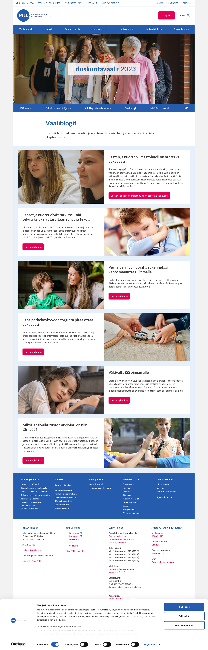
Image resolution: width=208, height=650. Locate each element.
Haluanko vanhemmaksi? (31, 502)
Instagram (74, 536)
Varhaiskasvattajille (63, 490)
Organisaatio (128, 484)
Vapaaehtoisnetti (49, 3)
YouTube (73, 545)
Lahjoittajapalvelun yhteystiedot (38, 555)
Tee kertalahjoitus (117, 536)
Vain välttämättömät (184, 625)
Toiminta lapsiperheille (31, 498)
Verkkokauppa (25, 3)
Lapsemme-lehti (130, 502)
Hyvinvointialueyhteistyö (100, 488)
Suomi (160, 3)
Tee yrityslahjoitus (117, 542)
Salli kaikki (184, 607)
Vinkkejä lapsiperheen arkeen (34, 491)
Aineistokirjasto (62, 508)
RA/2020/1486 (116, 598)
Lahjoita (167, 15)
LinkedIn (73, 539)
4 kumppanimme (51, 609)
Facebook (74, 533)
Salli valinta (184, 616)
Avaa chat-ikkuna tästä (163, 561)
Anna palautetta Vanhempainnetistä (29, 507)
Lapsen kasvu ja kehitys (31, 484)
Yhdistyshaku (73, 3)
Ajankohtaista (164, 497)
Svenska (173, 3)
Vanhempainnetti (30, 479)
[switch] (84, 644)
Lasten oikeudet (62, 504)
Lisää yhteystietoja (31, 550)
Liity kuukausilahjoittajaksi (121, 539)
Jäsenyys (127, 495)
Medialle (92, 3)
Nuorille (59, 479)
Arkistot (126, 491)
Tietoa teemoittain (63, 501)
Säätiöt (126, 506)
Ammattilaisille (63, 485)
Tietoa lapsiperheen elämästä (34, 488)
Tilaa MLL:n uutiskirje (76, 551)
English (187, 3)
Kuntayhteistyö (96, 484)
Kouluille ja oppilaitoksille (66, 494)
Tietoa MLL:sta (131, 479)
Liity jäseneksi (163, 484)
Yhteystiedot (110, 3)
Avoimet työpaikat (131, 498)
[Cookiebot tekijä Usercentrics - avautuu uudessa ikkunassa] (18, 644)
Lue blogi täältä (33, 246)
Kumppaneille (96, 479)
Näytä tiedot (150, 644)
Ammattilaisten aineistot (66, 497)
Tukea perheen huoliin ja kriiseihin (36, 495)
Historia (126, 488)
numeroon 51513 (117, 572)
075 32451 (30, 544)
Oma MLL (36, 561)
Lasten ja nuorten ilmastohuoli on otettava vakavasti (139, 195)
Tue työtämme (164, 479)
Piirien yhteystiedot (131, 513)
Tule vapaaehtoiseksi (166, 491)
